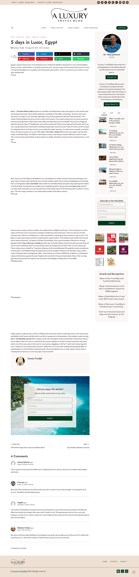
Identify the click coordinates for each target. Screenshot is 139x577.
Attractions (20, 37)
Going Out (35, 37)
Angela (20, 502)
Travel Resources (91, 28)
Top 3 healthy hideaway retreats (78, 445)
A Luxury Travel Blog (20, 571)
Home (105, 561)
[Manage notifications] (133, 572)
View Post (113, 126)
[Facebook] (102, 2)
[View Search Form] (12, 28)
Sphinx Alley (76, 186)
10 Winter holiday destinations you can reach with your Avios (116, 147)
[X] (122, 571)
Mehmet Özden (23, 528)
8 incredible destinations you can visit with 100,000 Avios (116, 184)
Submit (50, 418)
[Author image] (12, 48)
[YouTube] (123, 2)
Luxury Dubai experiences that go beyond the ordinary (116, 159)
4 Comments (45, 48)
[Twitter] (105, 2)
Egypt (28, 37)
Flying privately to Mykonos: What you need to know (116, 171)
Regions (43, 37)
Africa (13, 37)
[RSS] (127, 2)
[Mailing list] (98, 2)
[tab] (104, 113)
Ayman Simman (23, 462)
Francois (20, 482)
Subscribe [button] (122, 28)
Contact (114, 561)
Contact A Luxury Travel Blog (50, 2)
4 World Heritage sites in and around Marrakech (28, 445)
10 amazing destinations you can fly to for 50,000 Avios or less (116, 134)
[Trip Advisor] (116, 2)
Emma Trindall (19, 48)
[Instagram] (120, 2)
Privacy (124, 561)
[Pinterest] (113, 2)
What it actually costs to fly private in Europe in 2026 (116, 121)
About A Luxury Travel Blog (23, 2)
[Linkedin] (109, 2)
